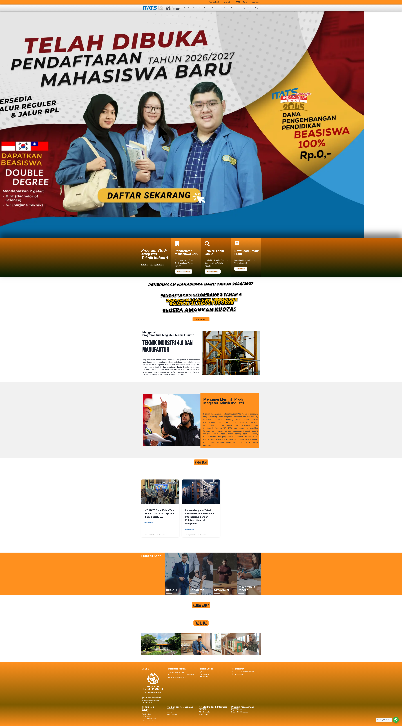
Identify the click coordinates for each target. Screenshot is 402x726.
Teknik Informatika (204, 712)
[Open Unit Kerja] (231, 2)
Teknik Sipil (170, 710)
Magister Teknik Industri (173, 8)
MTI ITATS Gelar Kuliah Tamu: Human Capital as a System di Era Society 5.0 (160, 513)
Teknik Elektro (203, 710)
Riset (232, 8)
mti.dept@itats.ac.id (179, 677)
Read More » (148, 522)
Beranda (186, 8)
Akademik (222, 8)
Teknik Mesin (146, 712)
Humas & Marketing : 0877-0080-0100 (181, 675)
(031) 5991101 (180, 672)
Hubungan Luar (244, 8)
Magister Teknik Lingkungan (239, 712)
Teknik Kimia (146, 716)
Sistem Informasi (204, 714)
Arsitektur (169, 712)
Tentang (195, 8)
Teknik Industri (146, 714)
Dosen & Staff (208, 8)
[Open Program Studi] (220, 2)
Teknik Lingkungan (172, 714)
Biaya (257, 8)
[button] (196, 7)
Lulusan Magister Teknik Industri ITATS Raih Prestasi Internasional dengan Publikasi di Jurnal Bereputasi (200, 517)
